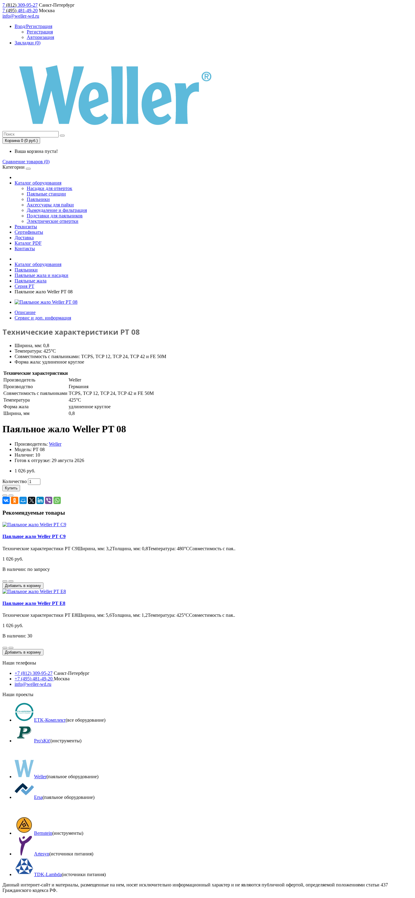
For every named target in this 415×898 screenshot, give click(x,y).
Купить (11, 488)
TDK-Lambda (48, 874)
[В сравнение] (11, 495)
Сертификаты (29, 232)
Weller (55, 444)
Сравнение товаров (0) (26, 161)
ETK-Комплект (50, 720)
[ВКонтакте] (6, 500)
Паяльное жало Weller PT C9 (34, 536)
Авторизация (40, 37)
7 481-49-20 (20, 10)
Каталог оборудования (38, 182)
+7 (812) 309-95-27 (34, 673)
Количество (14, 481)
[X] (31, 500)
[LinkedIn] (40, 500)
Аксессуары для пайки (50, 204)
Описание (25, 312)
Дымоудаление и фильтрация (57, 210)
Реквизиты (26, 226)
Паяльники (38, 199)
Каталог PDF (28, 243)
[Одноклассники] (14, 500)
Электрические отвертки (52, 221)
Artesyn (41, 853)
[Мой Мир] (23, 500)
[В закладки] (4, 495)
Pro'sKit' (42, 740)
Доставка (24, 237)
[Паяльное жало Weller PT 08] (46, 302)
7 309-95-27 (20, 5)
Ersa (38, 797)
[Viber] (48, 500)
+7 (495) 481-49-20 (34, 678)
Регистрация (40, 31)
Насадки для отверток (49, 188)
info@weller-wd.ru (20, 16)
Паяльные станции (46, 193)
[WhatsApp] (57, 500)
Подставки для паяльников (55, 215)
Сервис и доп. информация (43, 317)
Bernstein (43, 833)
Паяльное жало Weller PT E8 (33, 603)
